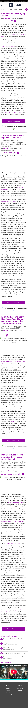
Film (11, 9)
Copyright (20, 690)
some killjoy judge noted (15, 502)
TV (6, 9)
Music (15, 9)
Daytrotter (23, 1)
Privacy (8, 693)
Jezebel (13, 1)
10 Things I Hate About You (15, 333)
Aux (2, 20)
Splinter (18, 1)
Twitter (10, 152)
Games (21, 9)
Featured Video (5, 662)
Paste (2, 1)
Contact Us (14, 695)
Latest (2, 9)
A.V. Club (7, 1)
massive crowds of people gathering (12, 521)
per (13, 544)
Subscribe (5, 5)
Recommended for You (8, 636)
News (5, 20)
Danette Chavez (6, 18)
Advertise (7, 688)
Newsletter (24, 5)
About (7, 686)
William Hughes (7, 470)
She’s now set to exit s (13, 112)
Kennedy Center (12, 474)
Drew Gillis (5, 148)
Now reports (8, 46)
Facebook (7, 690)
